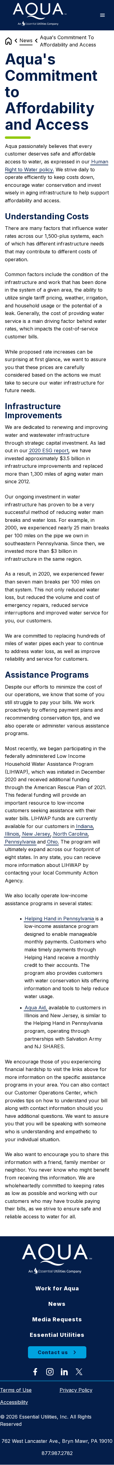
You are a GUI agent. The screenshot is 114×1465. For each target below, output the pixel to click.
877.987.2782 (57, 1453)
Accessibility (14, 1402)
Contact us (53, 1352)
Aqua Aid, (36, 1008)
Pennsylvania (20, 842)
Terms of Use (16, 1390)
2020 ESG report (48, 450)
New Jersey (36, 834)
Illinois (12, 834)
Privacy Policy (76, 1390)
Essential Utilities (57, 1335)
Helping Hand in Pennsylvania (59, 919)
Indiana (84, 826)
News (26, 40)
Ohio (52, 842)
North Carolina (70, 834)
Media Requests (57, 1319)
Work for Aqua (57, 1288)
